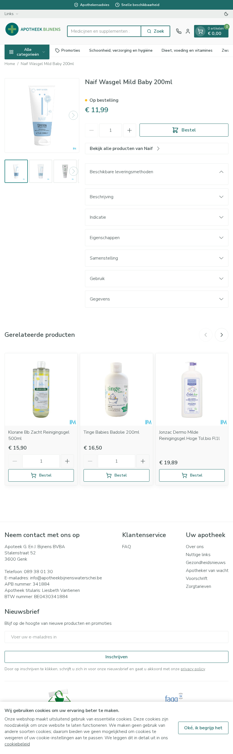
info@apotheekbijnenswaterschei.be (66, 578)
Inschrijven (116, 657)
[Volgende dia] (221, 335)
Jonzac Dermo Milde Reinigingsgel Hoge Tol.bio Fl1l (189, 435)
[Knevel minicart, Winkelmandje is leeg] (200, 31)
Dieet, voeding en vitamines (187, 50)
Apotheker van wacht (207, 570)
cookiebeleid (17, 744)
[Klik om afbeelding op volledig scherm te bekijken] (42, 115)
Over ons (195, 547)
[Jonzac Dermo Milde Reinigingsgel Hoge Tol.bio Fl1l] (192, 389)
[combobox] (104, 31)
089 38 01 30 (38, 572)
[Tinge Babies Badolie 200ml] (116, 389)
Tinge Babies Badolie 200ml (111, 432)
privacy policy (193, 669)
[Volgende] (73, 115)
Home (10, 63)
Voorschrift (196, 578)
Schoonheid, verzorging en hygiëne (121, 50)
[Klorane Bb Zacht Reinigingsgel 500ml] (41, 389)
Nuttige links (198, 555)
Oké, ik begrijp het (203, 728)
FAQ (126, 547)
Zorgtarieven (198, 586)
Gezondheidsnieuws (206, 562)
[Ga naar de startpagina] (33, 31)
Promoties (70, 50)
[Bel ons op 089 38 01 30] (179, 31)
